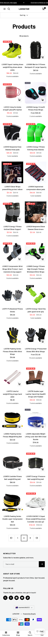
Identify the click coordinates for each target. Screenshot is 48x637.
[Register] (42, 564)
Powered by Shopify (29, 614)
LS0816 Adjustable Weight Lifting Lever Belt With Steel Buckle (35, 436)
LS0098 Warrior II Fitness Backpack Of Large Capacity (35, 65)
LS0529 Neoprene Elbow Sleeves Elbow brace (35, 227)
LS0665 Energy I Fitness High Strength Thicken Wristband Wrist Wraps (36, 269)
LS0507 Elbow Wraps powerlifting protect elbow (12, 188)
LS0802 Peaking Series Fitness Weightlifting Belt (12, 435)
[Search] (8, 9)
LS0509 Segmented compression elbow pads (35, 188)
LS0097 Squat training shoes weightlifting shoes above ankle (12, 67)
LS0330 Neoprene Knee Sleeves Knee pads (12, 148)
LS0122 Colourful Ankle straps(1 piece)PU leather (12, 108)
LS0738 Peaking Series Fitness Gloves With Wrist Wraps (12, 351)
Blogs (18, 635)
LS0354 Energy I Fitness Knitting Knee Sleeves (36, 148)
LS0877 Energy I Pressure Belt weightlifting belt (35, 477)
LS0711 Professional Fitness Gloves (12, 310)
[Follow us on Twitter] (5, 598)
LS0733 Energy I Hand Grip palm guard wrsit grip (36, 310)
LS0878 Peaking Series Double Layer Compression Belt (12, 519)
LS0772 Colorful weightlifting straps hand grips (12, 394)
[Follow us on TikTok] (28, 598)
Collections (6, 635)
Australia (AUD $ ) (24, 607)
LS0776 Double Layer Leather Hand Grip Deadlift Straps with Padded (36, 394)
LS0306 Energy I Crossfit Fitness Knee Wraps (35, 108)
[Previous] (11, 538)
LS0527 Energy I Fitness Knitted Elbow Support (12, 227)
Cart (42, 635)
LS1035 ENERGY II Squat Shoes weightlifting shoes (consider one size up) (35, 519)
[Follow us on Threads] (11, 598)
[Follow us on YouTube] (22, 598)
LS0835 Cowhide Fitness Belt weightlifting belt (12, 477)
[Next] (36, 538)
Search (30, 635)
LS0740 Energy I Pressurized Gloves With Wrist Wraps (35, 350)
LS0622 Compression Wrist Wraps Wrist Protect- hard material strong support (12, 269)
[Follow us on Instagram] (16, 598)
